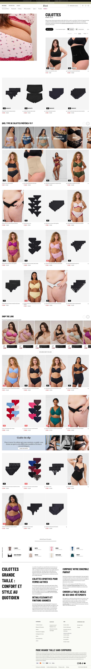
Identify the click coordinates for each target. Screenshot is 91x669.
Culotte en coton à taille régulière (7, 183)
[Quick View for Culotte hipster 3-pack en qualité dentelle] (88, 304)
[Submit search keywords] (68, 5)
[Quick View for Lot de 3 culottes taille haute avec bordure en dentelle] (88, 111)
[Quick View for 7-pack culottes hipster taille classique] (23, 428)
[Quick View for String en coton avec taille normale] (66, 71)
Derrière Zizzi (80, 625)
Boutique (4, 5)
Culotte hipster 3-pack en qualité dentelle (74, 303)
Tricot (79, 555)
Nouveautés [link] (13, 8)
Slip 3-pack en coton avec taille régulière (52, 223)
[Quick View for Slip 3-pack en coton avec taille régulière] (66, 223)
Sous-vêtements (39, 638)
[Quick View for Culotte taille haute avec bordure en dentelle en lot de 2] (23, 487)
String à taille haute (70, 486)
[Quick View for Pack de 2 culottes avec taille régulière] (66, 527)
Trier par (85, 33)
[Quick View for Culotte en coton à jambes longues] (88, 388)
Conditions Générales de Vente (52, 667)
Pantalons (58, 555)
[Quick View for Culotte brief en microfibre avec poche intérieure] (23, 223)
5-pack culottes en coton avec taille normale (31, 263)
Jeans (79, 548)
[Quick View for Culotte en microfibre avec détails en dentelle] (23, 527)
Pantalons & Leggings (40, 631)
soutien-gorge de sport (52, 591)
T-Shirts (16, 548)
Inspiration (11, 5)
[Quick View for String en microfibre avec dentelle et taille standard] (66, 428)
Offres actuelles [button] (27, 8)
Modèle (79, 33)
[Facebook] (80, 663)
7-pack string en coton (27, 223)
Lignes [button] (34, 8)
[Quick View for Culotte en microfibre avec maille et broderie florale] (66, 263)
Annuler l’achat (66, 641)
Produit (75, 33)
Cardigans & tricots (40, 634)
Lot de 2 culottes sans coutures (50, 111)
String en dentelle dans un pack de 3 (73, 263)
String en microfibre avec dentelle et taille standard (54, 428)
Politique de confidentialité (40, 667)
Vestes (37, 555)
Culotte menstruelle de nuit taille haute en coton (53, 388)
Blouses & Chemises (40, 627)
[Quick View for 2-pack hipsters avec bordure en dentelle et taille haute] (23, 304)
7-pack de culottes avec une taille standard (31, 428)
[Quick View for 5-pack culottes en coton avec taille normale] (44, 263)
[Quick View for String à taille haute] (88, 487)
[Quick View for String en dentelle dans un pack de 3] (88, 263)
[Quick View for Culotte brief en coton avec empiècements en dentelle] (23, 388)
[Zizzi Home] (45, 5)
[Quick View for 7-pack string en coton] (44, 223)
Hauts (37, 548)
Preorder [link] (40, 8)
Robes (58, 548)
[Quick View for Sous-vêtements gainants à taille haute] (88, 71)
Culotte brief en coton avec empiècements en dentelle (10, 388)
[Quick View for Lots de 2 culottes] (66, 487)
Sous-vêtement (16, 555)
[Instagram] (78, 663)
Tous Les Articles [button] (5, 8)
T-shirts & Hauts (39, 624)
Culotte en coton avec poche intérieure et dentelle (75, 428)
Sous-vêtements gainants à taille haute (30, 183)
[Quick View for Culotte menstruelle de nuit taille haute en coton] (66, 388)
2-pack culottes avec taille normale (29, 111)
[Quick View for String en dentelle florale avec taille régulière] (23, 263)
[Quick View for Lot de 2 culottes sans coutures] (66, 111)
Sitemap (67, 667)
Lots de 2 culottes (48, 486)
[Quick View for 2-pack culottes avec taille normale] (44, 111)
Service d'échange (67, 627)
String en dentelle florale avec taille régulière (9, 263)
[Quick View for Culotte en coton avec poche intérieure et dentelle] (88, 428)
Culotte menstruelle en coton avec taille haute (31, 388)
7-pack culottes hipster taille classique (8, 428)
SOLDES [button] (45, 8)
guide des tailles (66, 603)
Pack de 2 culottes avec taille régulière (52, 526)
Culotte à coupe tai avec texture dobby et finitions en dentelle (32, 304)
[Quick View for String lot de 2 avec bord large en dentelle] (23, 111)
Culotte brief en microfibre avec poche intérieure (10, 223)
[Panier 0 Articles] (88, 5)
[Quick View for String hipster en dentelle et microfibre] (88, 183)
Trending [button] (19, 8)
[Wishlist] (65, 39)
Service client (66, 624)
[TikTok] (82, 663)
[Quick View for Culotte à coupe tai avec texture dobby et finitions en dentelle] (44, 304)
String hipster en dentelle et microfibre (73, 183)
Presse (78, 627)
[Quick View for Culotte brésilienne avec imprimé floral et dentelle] (88, 223)
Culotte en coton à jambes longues (72, 388)
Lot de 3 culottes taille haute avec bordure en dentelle (76, 111)
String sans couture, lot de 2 (28, 526)
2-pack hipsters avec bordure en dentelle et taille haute (11, 303)
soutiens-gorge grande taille (67, 23)
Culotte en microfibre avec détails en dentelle (9, 526)
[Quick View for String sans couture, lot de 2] (44, 527)
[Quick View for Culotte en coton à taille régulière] (23, 183)
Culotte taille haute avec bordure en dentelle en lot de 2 (11, 486)
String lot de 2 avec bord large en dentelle (8, 111)
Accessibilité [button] (65, 639)
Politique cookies (61, 667)
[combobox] (74, 5)
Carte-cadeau (66, 637)
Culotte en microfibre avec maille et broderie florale (54, 263)
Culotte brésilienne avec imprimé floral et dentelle (75, 223)
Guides (18, 5)
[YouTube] (84, 663)
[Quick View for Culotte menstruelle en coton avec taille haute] (44, 388)
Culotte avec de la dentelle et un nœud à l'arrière (53, 183)
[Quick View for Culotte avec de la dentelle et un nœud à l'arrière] (66, 183)
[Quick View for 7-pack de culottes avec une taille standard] (44, 428)
